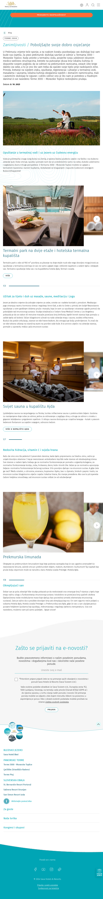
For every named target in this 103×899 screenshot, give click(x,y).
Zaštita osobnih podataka (57, 702)
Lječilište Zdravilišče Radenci (17, 769)
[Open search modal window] (93, 5)
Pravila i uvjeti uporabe (47, 885)
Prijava (52, 710)
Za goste (8, 809)
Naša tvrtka (10, 818)
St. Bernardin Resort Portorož (17, 784)
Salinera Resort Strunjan (15, 789)
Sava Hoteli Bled (11, 754)
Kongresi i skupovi (14, 827)
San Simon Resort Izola (14, 794)
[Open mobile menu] (98, 5)
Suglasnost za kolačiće (48, 888)
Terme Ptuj (9, 774)
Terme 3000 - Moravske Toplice (18, 764)
